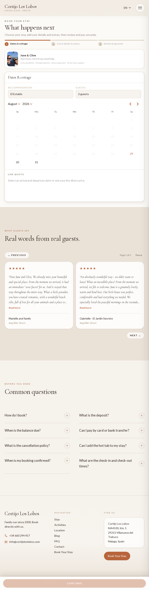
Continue (74, 583)
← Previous (17, 255)
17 (36, 145)
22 (131, 145)
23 (17, 153)
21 (112, 145)
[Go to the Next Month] (137, 103)
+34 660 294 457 (19, 530)
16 (17, 145)
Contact (59, 541)
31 (36, 162)
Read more (14, 303)
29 (131, 153)
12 (74, 136)
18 (55, 145)
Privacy (60, 575)
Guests (81, 87)
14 (112, 136)
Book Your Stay (63, 547)
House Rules (137, 575)
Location (59, 525)
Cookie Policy (74, 575)
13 (93, 136)
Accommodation (20, 87)
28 (112, 153)
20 (93, 145)
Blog (57, 530)
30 (17, 162)
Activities (60, 519)
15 (131, 136)
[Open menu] (140, 7)
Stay (57, 514)
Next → (135, 330)
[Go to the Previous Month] (130, 103)
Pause (139, 255)
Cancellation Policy (118, 575)
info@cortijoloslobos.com (24, 536)
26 (74, 153)
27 (93, 153)
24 (36, 153)
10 (36, 136)
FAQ (57, 536)
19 (74, 145)
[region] (74, 293)
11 (55, 136)
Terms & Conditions (95, 575)
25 (55, 153)
